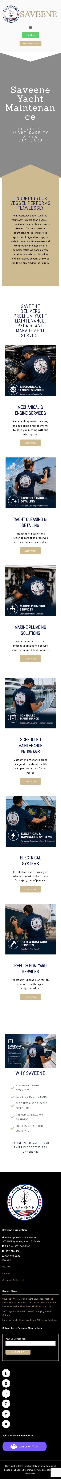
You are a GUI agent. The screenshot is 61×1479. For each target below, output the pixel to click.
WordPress (30, 1473)
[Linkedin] (30, 1393)
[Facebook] (30, 1373)
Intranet (6, 1273)
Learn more (30, 442)
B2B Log (6, 1259)
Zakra (49, 1470)
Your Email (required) (15, 1339)
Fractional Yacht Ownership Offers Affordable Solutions (29, 1320)
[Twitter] (30, 1424)
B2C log (6, 1266)
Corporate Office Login (13, 1280)
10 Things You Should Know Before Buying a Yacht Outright (27, 1313)
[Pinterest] (30, 1403)
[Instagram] (30, 1383)
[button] (30, 27)
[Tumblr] (30, 1414)
